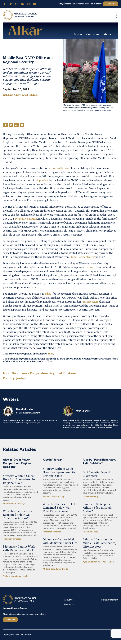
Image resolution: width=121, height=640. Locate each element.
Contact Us (69, 604)
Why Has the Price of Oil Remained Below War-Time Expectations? (19, 514)
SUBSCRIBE (10, 620)
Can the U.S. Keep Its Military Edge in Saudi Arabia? (97, 507)
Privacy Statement (109, 600)
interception (90, 301)
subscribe (111, 4)
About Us (68, 600)
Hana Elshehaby (12, 94)
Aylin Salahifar (30, 94)
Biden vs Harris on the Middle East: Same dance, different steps (99, 542)
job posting (41, 180)
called (48, 293)
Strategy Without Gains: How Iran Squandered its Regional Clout (19, 479)
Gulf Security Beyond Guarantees (96, 474)
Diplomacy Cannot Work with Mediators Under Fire (20, 548)
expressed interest (60, 168)
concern (90, 267)
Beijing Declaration (26, 218)
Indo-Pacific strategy (83, 257)
